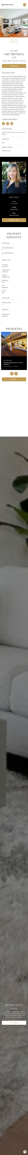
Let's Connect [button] (14, 1022)
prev (12, 41)
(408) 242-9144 (14, 209)
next (16, 41)
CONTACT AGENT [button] (14, 220)
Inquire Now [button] (14, 66)
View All (14, 379)
